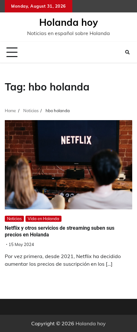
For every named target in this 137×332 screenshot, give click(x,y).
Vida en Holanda (43, 218)
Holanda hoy (68, 22)
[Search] (127, 52)
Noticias (14, 218)
